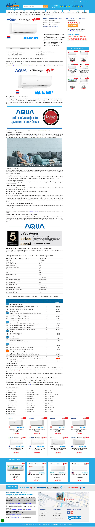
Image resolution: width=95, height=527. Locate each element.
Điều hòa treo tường (13, 12)
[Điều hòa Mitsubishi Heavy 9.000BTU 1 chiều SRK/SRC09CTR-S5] (84, 67)
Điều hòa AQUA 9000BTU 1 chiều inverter (16, 449)
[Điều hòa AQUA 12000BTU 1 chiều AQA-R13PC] (37, 423)
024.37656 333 (75, 36)
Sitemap (86, 1)
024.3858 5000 (13, 509)
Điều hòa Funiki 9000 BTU (15, 475)
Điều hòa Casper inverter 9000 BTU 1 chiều (36, 476)
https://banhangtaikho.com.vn (14, 517)
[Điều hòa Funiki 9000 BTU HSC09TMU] (15, 468)
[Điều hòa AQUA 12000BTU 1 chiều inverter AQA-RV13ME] (37, 442)
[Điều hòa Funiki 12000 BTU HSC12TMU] (72, 80)
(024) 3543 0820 (78, 6)
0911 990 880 (78, 39)
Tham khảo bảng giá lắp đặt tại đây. (75, 30)
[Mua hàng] (73, 25)
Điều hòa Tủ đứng (46, 12)
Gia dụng (78, 12)
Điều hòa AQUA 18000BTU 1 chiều (58, 430)
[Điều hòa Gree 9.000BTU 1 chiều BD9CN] (84, 80)
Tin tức (73, 1)
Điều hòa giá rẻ (25, 524)
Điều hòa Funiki (70, 524)
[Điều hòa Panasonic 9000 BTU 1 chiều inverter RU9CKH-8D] (79, 468)
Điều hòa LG (56, 524)
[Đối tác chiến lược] (47, 487)
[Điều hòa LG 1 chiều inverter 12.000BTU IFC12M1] (72, 67)
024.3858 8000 (19, 509)
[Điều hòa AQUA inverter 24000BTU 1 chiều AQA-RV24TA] (79, 442)
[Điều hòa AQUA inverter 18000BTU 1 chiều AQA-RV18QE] (58, 442)
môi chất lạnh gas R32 (33, 211)
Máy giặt (63, 12)
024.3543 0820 (82, 36)
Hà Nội (69, 36)
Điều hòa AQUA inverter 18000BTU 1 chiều (58, 449)
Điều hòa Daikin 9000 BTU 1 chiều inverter (57, 476)
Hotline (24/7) (71, 39)
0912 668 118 (76, 38)
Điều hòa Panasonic (43, 524)
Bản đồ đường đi (43, 515)
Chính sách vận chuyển (58, 513)
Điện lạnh (84, 12)
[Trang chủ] (12, 6)
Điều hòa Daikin (51, 524)
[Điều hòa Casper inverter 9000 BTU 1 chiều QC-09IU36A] (36, 468)
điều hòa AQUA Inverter (36, 135)
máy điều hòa (20, 187)
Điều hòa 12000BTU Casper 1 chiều (72, 58)
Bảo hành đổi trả (57, 515)
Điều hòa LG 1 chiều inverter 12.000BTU (72, 71)
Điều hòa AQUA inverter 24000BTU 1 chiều (79, 449)
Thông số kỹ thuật (24, 48)
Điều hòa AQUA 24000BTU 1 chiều (79, 430)
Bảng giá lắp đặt (35, 48)
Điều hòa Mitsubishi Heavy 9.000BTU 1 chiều (84, 71)
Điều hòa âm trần (24, 12)
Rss (82, 1)
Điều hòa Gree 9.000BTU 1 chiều (84, 85)
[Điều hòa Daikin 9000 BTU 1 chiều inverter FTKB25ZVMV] (57, 468)
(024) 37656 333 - (65, 6)
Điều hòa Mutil (55, 12)
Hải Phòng (70, 38)
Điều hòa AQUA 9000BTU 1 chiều (16, 430)
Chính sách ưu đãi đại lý (59, 518)
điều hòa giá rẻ (31, 384)
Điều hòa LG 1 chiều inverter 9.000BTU (84, 58)
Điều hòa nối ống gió (35, 12)
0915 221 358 (83, 38)
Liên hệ (42, 513)
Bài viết (12, 48)
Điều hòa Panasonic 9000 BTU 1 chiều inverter (79, 476)
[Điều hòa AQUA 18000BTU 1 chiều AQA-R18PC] (58, 423)
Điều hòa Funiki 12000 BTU (72, 85)
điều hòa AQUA (42, 130)
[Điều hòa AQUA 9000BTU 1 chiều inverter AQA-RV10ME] (16, 442)
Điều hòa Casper (63, 524)
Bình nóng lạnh (70, 12)
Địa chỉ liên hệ (78, 1)
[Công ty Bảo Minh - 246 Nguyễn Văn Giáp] (63, 499)
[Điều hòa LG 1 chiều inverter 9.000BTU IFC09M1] (84, 53)
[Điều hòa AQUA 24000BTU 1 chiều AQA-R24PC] (79, 423)
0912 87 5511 (85, 39)
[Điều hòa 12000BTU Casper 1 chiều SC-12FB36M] (72, 53)
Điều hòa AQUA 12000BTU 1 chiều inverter (37, 449)
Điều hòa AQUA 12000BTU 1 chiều (37, 430)
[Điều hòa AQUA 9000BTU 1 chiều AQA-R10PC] (16, 423)
